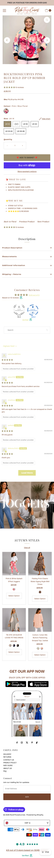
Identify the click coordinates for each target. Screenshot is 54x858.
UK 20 (34, 124)
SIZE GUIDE (8, 765)
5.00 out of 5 (34, 295)
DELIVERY (7, 754)
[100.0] (32, 310)
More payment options (27, 171)
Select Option (14, 596)
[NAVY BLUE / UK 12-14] (14, 645)
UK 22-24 (8, 131)
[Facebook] (17, 742)
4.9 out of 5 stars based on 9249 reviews (27, 850)
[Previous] (7, 40)
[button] (9, 87)
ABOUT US (7, 768)
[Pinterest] (32, 742)
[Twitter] (27, 742)
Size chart (46, 119)
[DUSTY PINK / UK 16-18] (41, 648)
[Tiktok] (37, 742)
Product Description (12, 248)
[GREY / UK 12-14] (10, 645)
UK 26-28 (21, 131)
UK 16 (16, 124)
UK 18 (25, 124)
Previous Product (26, 221)
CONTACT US (8, 760)
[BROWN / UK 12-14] (40, 592)
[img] (7, 360)
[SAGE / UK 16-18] (38, 648)
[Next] (47, 40)
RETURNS (7, 757)
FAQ (5, 771)
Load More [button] (27, 472)
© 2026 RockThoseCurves (14, 815)
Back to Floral (10, 221)
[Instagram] (22, 742)
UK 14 (7, 124)
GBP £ (27, 823)
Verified (25, 320)
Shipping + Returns (11, 274)
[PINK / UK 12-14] (14, 589)
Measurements (9, 256)
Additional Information (13, 265)
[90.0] (19, 310)
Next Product (43, 221)
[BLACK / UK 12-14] (17, 645)
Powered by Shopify (34, 815)
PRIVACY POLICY (9, 763)
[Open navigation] (4, 10)
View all (27, 548)
